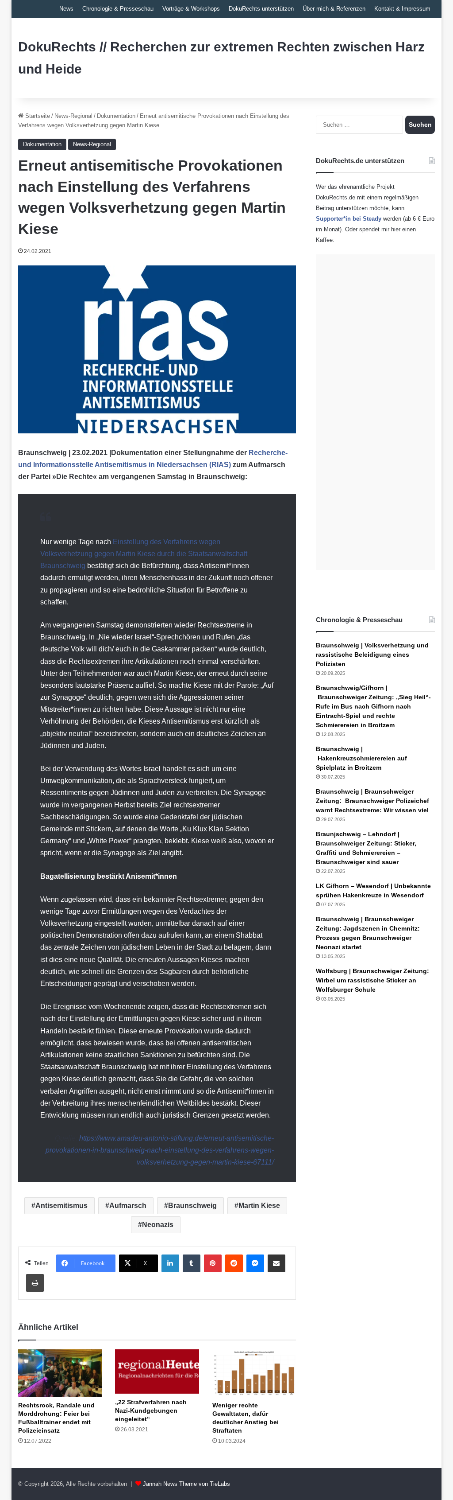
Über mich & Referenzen (334, 8)
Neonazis (157, 1224)
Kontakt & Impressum (402, 8)
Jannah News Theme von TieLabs (186, 1484)
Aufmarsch (127, 1205)
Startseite (36, 116)
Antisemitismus (61, 1205)
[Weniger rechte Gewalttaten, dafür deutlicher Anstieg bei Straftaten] (254, 1373)
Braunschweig (192, 1205)
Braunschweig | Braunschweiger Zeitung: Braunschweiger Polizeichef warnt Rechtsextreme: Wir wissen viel (372, 801)
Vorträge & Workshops (191, 8)
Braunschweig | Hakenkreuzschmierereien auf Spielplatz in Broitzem (361, 758)
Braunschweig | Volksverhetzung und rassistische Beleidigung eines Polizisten (372, 654)
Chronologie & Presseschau (118, 8)
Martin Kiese (259, 1205)
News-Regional (73, 116)
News (66, 8)
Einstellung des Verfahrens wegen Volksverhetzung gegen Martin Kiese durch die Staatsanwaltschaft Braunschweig (143, 553)
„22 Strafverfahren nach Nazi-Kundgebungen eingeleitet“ (151, 1410)
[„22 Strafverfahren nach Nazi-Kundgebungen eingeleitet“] (157, 1371)
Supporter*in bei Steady (348, 218)
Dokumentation (116, 116)
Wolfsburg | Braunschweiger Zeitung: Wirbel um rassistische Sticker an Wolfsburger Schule (372, 980)
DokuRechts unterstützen (261, 8)
